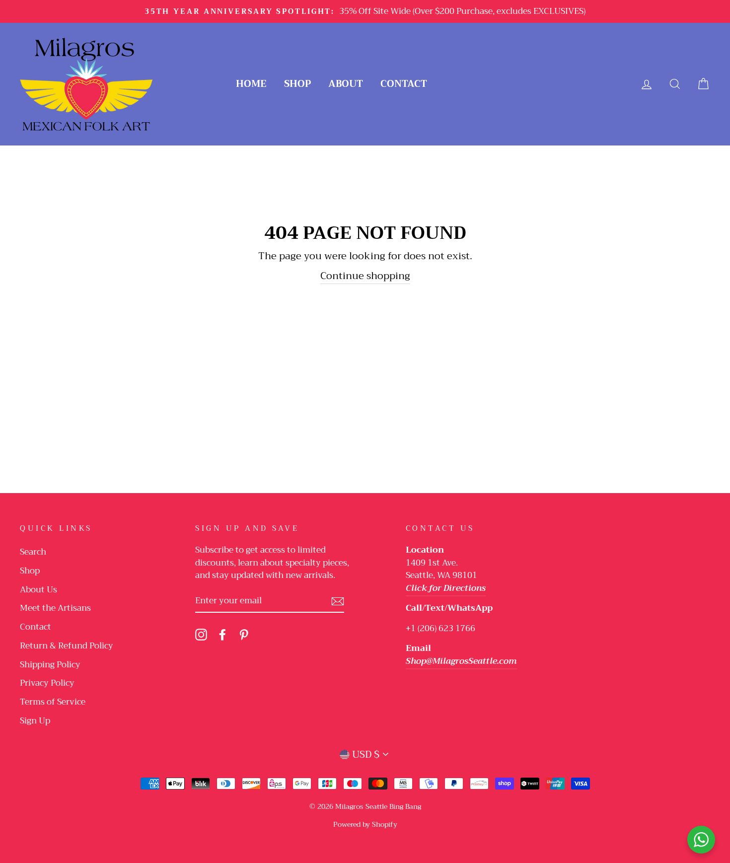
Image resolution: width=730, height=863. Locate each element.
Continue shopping (365, 276)
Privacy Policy (47, 683)
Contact (403, 83)
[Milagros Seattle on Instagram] (201, 634)
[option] (365, 11)
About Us (38, 589)
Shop (297, 83)
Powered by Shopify (365, 824)
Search (33, 552)
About (345, 83)
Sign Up (35, 721)
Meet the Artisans (55, 608)
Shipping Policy (50, 664)
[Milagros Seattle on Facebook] (222, 634)
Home (251, 83)
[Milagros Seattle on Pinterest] (244, 634)
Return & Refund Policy (66, 646)
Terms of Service (52, 702)
